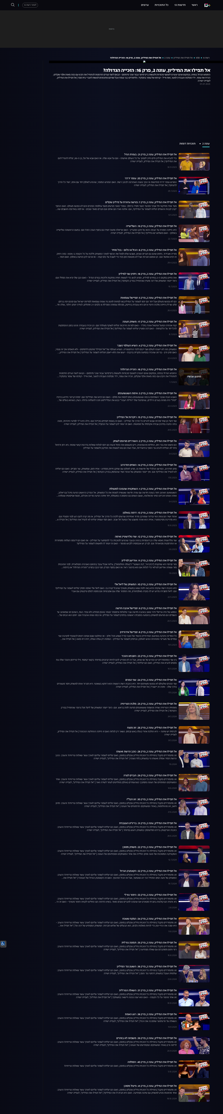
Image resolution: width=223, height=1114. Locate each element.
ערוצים (145, 5)
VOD (198, 58)
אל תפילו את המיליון (183, 58)
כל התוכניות (161, 5)
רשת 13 (206, 58)
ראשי (195, 5)
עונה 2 (167, 58)
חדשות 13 (180, 5)
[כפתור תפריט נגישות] (3, 943)
